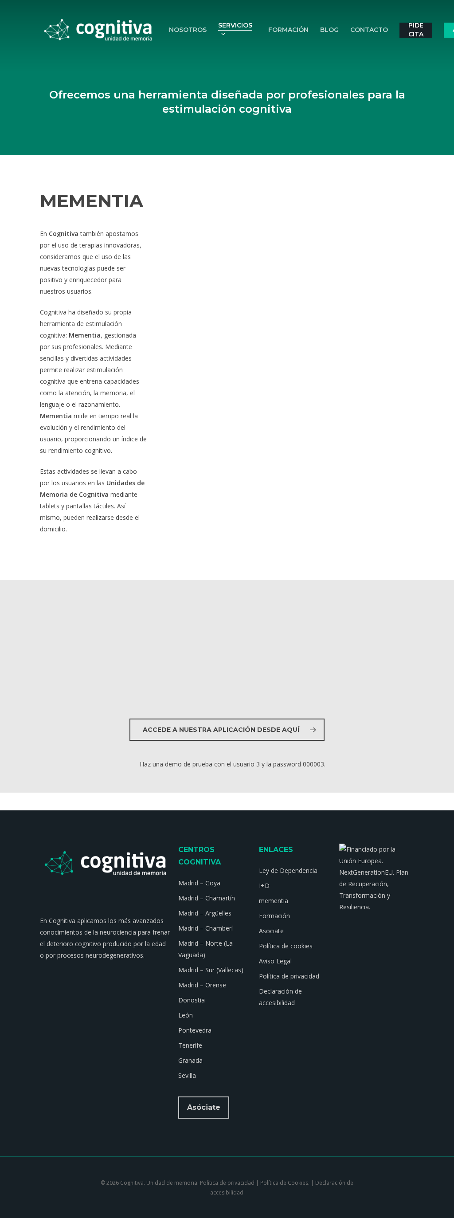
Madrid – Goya (199, 883)
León (185, 1015)
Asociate (271, 931)
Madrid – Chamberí (205, 928)
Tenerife (190, 1045)
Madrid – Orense (202, 985)
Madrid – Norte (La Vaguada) (205, 949)
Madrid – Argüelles (204, 913)
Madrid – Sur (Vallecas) (210, 970)
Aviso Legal (275, 961)
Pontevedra (194, 1030)
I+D (264, 885)
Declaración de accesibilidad (280, 997)
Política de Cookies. (284, 1183)
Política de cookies (286, 946)
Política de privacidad (289, 976)
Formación (274, 916)
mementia (273, 900)
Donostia (191, 1000)
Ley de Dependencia (288, 870)
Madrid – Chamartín (206, 898)
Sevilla (187, 1075)
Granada (190, 1060)
